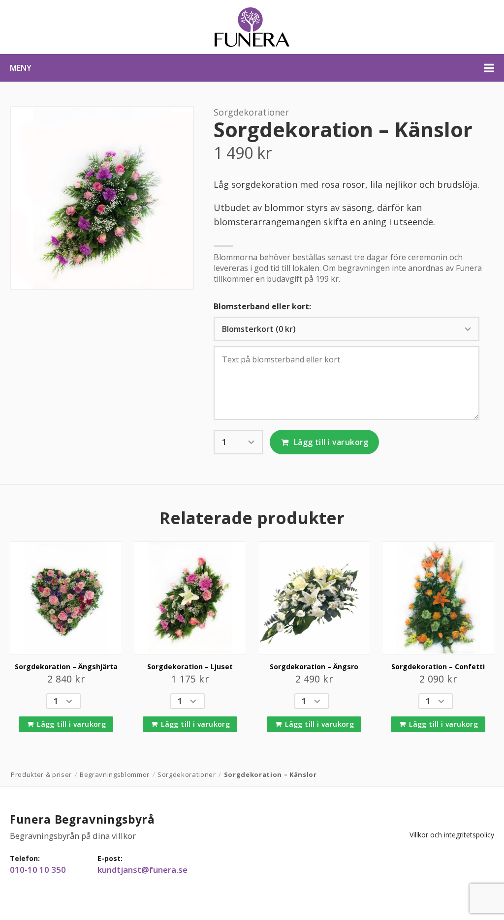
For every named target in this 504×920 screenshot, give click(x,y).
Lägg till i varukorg (329, 442)
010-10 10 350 (38, 869)
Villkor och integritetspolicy (452, 834)
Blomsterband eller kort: (262, 306)
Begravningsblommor (115, 774)
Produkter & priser (41, 774)
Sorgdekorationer (251, 112)
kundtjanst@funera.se (142, 869)
